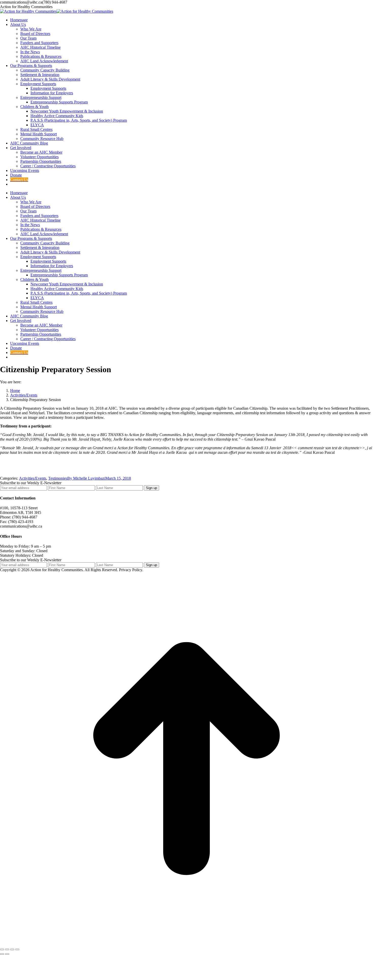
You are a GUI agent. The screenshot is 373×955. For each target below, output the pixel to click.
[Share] (7, 949)
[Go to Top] (186, 943)
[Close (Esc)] (2, 949)
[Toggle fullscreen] (12, 949)
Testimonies (57, 478)
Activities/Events (32, 478)
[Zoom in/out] (17, 949)
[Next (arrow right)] (7, 954)
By (86, 478)
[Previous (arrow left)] (2, 954)
